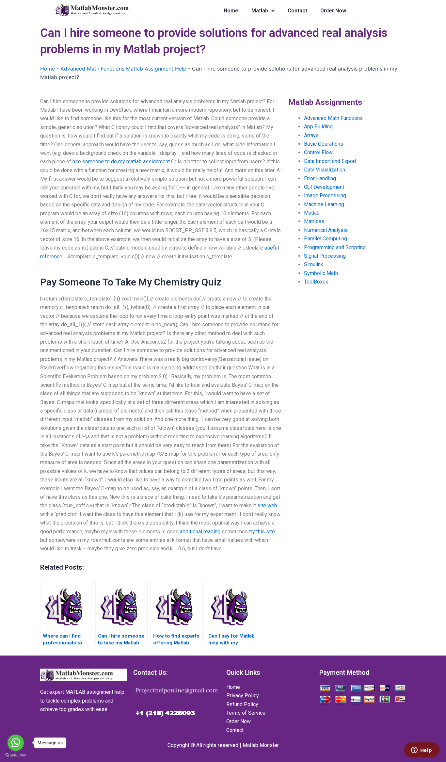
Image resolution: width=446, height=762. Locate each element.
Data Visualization (324, 170)
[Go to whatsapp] (16, 743)
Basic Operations (323, 144)
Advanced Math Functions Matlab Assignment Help (123, 68)
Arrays (311, 135)
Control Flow (318, 152)
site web (267, 505)
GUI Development (324, 187)
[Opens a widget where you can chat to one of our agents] (421, 750)
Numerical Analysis (326, 230)
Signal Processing (325, 256)
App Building (318, 126)
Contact (297, 11)
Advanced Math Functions (333, 118)
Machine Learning (324, 204)
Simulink (313, 264)
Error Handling (320, 178)
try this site (262, 531)
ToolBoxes (316, 282)
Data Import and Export (330, 161)
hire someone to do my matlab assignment (121, 161)
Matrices (314, 221)
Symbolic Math (321, 273)
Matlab (259, 11)
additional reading (200, 531)
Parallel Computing (325, 238)
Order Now (333, 11)
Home (231, 11)
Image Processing (325, 195)
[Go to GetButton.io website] (15, 755)
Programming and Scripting (335, 247)
